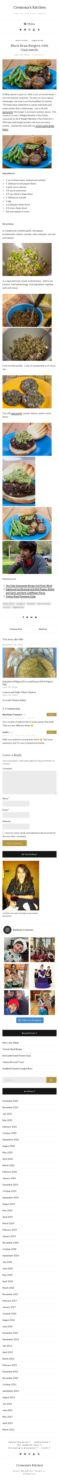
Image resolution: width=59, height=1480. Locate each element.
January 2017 (9, 1307)
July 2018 (7, 1262)
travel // (46, 1448)
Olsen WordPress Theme (27, 1471)
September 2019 (10, 1197)
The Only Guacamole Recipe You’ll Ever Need (29, 585)
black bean (9, 604)
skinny (6, 607)
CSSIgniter (29, 1474)
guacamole (7, 112)
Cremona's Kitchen (29, 7)
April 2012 (7, 1423)
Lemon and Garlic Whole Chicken (19, 692)
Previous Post (16, 629)
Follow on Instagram (31, 1020)
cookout (31, 604)
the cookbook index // (29, 1445)
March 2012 (8, 1429)
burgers (21, 604)
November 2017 (10, 1294)
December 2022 (10, 1101)
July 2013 (7, 1345)
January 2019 (9, 1236)
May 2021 (7, 1120)
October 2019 (9, 1191)
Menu (31, 23)
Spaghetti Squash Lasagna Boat (17, 1068)
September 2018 (10, 1255)
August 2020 (8, 1146)
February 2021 (9, 1126)
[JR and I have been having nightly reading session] (16, 949)
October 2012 (9, 1384)
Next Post (43, 629)
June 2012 (7, 1410)
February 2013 (9, 1365)
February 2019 (9, 1229)
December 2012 (10, 1371)
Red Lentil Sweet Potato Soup (16, 1055)
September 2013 (10, 1339)
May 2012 (7, 1416)
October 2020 (9, 1133)
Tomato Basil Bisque (12, 1049)
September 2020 (10, 1139)
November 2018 (10, 1242)
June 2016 (7, 1326)
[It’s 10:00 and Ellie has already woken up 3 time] (16, 976)
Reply (51, 715)
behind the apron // (20, 1442)
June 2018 (7, 1268)
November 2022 (10, 1107)
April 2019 (7, 1217)
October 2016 (9, 1313)
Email (5, 810)
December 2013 (10, 1333)
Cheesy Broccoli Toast (13, 1062)
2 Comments (38, 55)
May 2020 (7, 1152)
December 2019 (10, 1184)
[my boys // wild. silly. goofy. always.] (16, 1002)
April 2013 (7, 1352)
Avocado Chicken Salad (14, 700)
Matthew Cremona (12, 714)
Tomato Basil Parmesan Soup (21, 596)
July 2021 (7, 1113)
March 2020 (8, 1165)
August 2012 (8, 1397)
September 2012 (10, 1391)
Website (6, 821)
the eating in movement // (23, 1448)
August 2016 (8, 1320)
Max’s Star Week (10, 1042)
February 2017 (9, 1300)
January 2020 (9, 1178)
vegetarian (37, 40)
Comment (7, 768)
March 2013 (8, 1358)
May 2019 (7, 1210)
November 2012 (10, 1378)
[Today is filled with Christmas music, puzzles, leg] (42, 949)
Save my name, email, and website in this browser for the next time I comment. (29, 835)
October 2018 (9, 1249)
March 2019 (8, 1223)
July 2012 (7, 1403)
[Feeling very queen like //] (42, 976)
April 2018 (7, 1281)
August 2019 (8, 1204)
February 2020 (9, 1171)
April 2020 (7, 1159)
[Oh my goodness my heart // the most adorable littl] (42, 1002)
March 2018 (8, 1287)
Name (5, 798)
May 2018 (7, 1275)
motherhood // (42, 1442)
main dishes (22, 40)
